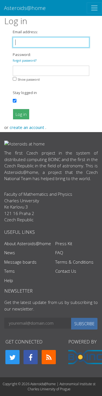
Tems (9, 271)
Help (8, 280)
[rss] (49, 357)
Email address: (25, 31)
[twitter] (12, 357)
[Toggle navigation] (94, 8)
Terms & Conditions (74, 262)
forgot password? (25, 60)
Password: (25, 57)
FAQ (59, 252)
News (9, 252)
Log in (21, 114)
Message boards (20, 262)
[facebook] (31, 357)
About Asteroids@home (27, 243)
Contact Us (65, 271)
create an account (27, 127)
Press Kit (63, 243)
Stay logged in (25, 92)
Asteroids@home (25, 7)
